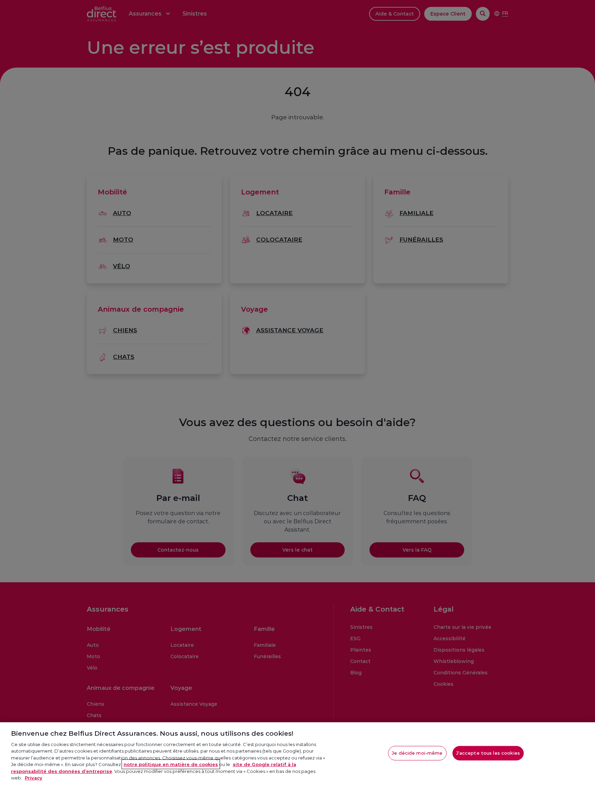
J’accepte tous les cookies (488, 753)
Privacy (33, 778)
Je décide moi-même (417, 753)
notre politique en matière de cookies (171, 764)
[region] (297, 753)
